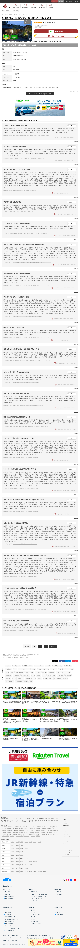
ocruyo (65, 832)
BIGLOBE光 (8, 892)
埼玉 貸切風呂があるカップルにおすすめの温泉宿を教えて (26, 457)
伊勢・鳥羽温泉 (5, 836)
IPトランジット (9, 926)
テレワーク (58, 678)
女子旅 (66, 678)
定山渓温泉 (4, 827)
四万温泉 (26, 828)
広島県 (26, 864)
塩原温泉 (38, 828)
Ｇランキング (67, 829)
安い (45, 675)
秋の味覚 (61, 675)
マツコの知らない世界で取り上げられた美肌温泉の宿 (25, 544)
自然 (40, 669)
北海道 (12, 842)
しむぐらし (59, 894)
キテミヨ (66, 838)
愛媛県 (21, 868)
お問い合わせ (6, 935)
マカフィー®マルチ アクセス (12, 928)
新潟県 (21, 851)
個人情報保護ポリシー (44, 935)
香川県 (17, 868)
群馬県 (17, 845)
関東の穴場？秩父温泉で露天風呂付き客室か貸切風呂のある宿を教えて (29, 405)
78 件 (53, 22)
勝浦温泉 (37, 832)
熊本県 (26, 871)
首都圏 (48, 666)
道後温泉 (43, 832)
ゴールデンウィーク (25, 669)
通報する (76, 141)
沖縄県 (44, 871)
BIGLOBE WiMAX (9, 898)
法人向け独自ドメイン (10, 930)
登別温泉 (10, 827)
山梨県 (12, 851)
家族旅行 (9, 675)
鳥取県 (12, 864)
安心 (59, 672)
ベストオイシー (67, 840)
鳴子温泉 (39, 827)
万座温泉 (21, 828)
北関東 (61, 669)
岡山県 (21, 864)
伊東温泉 (16, 830)
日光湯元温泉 (49, 834)
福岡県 (12, 871)
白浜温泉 (32, 832)
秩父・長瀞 (68, 666)
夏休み (45, 672)
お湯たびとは (67, 821)
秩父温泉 (9, 669)
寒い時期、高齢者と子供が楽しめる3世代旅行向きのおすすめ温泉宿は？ (29, 609)
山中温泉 (43, 830)
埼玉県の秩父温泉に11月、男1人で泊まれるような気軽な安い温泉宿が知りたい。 (31, 426)
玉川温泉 (43, 834)
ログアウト (75, 1)
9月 (50, 675)
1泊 (13, 672)
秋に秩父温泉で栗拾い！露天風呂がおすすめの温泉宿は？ (26, 382)
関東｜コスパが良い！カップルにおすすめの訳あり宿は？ (26, 488)
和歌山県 (35, 861)
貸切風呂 (21, 678)
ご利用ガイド (67, 823)
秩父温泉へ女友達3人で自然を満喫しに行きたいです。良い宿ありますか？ (30, 233)
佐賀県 (17, 871)
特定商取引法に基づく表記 (32, 938)
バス (37, 666)
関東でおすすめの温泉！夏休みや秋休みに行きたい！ (25, 190)
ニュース (33, 917)
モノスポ (66, 841)
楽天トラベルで (40, 94)
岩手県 (21, 842)
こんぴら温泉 (49, 832)
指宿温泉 (38, 836)
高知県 (26, 868)
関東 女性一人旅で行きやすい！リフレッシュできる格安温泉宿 (27, 316)
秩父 (61, 666)
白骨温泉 (49, 828)
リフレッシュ (66, 672)
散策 (15, 666)
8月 (28, 672)
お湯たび (66, 834)
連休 (34, 669)
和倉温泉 (38, 830)
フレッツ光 (8, 914)
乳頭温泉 (34, 827)
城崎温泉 (21, 832)
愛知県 (21, 858)
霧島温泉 (31, 834)
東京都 (21, 848)
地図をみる (38, 27)
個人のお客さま (7, 886)
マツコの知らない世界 (22, 681)
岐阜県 (17, 858)
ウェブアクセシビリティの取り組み (29, 935)
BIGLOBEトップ (16, 940)
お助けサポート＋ (35, 892)
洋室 (46, 678)
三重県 (26, 858)
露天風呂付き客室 (31, 678)
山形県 (34, 842)
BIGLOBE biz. (8, 910)
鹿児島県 (40, 871)
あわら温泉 (49, 830)
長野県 (17, 851)
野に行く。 (66, 843)
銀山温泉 (4, 828)
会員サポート (60, 914)
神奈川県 (27, 848)
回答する (54, 1)
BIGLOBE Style (35, 921)
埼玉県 (55, 666)
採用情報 (33, 919)
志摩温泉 (12, 836)
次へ (52, 646)
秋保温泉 (44, 827)
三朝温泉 (55, 832)
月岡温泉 (54, 828)
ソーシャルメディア (36, 923)
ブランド (33, 912)
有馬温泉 (26, 832)
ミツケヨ (66, 847)
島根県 (17, 864)
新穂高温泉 (15, 832)
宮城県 (26, 842)
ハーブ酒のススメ (68, 854)
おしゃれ (46, 669)
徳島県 (12, 868)
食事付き (17, 675)
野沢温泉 (44, 828)
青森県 (17, 842)
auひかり (7, 894)
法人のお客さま (7, 907)
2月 (8, 672)
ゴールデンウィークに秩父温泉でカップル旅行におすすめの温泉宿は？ (29, 158)
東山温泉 (50, 827)
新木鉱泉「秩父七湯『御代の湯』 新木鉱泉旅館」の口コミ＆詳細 (26, 18)
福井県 (21, 855)
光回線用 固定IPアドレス (11, 919)
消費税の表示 (15, 935)
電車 (31, 666)
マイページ (69, 1)
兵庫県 (26, 861)
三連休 (38, 672)
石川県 (17, 855)
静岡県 (12, 858)
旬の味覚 (68, 675)
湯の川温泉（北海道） (25, 827)
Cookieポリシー (20, 938)
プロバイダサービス (10, 917)
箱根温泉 (55, 834)
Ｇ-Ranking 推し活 (68, 851)
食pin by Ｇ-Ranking (68, 852)
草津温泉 (9, 828)
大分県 (30, 871)
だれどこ (66, 831)
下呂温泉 (4, 832)
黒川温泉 (25, 834)
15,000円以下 (69, 669)
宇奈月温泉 (55, 830)
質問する (61, 1)
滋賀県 (12, 861)
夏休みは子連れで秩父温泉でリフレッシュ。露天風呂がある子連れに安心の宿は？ (32, 262)
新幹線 (25, 666)
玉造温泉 (4, 834)
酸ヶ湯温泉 (36, 834)
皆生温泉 (9, 834)
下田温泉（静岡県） (30, 830)
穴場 (15, 678)
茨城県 (21, 845)
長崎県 (21, 871)
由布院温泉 (26, 836)
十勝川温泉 (16, 827)
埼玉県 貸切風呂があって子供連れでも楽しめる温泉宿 (25, 630)
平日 (34, 675)
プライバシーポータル (8, 938)
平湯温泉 (9, 832)
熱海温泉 (33, 836)
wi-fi (51, 678)
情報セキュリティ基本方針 (47, 938)
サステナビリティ (35, 914)
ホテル (8, 666)
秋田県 (30, 842)
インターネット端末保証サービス (39, 894)
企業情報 (31, 907)
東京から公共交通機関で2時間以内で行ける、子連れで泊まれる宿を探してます (31, 135)
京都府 (17, 861)
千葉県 (17, 848)
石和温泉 (4, 830)
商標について (6, 940)
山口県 (30, 864)
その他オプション (35, 901)
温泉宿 (8, 678)
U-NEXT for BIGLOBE (36, 898)
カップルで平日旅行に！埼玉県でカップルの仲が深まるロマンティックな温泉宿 (31, 285)
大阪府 (21, 861)
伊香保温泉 (15, 828)
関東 (39, 675)
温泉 (40, 678)
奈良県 (30, 861)
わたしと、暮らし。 (68, 836)
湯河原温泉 (9, 830)
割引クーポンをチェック (57, 36)
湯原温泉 (15, 834)
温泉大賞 (59, 892)
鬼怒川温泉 (32, 828)
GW (16, 669)
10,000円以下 (20, 672)
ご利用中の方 (58, 907)
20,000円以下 (25, 675)
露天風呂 (52, 672)
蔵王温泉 (55, 827)
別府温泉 (20, 834)
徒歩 (42, 666)
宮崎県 (34, 871)
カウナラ (66, 845)
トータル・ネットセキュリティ (38, 896)
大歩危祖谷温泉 (19, 836)
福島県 (39, 842)
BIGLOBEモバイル (9, 896)
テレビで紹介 (10, 681)
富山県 (12, 855)
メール (58, 912)
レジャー (54, 669)
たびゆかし (66, 849)
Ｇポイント (66, 827)
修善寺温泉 (21, 830)
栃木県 (12, 845)
